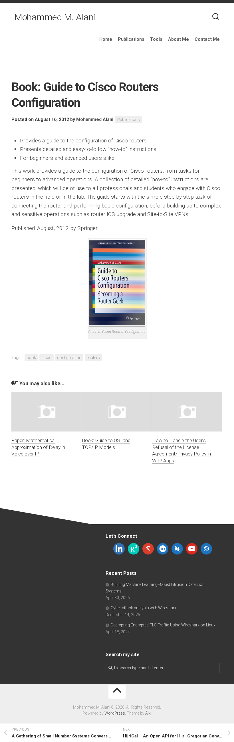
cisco (46, 357)
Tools (156, 39)
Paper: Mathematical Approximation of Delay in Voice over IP (38, 447)
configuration (69, 357)
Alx (148, 713)
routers (93, 357)
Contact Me (207, 39)
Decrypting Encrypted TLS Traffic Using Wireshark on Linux (163, 625)
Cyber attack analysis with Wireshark (143, 608)
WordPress (114, 713)
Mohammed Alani (94, 119)
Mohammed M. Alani (54, 17)
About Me (178, 39)
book (31, 357)
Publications (131, 39)
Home (105, 39)
